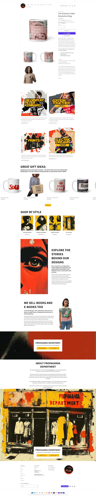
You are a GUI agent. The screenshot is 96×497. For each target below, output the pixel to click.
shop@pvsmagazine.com (38, 474)
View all (48, 205)
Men (21, 471)
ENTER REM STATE (52, 158)
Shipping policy (59, 494)
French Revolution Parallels (65, 55)
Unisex (21, 473)
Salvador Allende (63, 54)
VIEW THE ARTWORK (24, 160)
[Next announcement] (75, 1)
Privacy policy (49, 494)
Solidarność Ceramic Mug (4, 197)
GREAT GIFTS (42, 455)
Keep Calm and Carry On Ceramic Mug (52, 197)
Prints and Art (22, 475)
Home (21, 468)
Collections (22, 480)
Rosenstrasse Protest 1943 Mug (74, 197)
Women (21, 469)
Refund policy (44, 494)
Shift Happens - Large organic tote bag (29, 197)
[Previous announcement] (21, 1)
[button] (50, 5)
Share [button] (60, 78)
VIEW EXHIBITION (24, 123)
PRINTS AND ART (54, 455)
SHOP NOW (54, 234)
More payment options (67, 35)
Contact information (65, 494)
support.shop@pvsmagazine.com (39, 475)
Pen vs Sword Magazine (51, 467)
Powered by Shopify (39, 494)
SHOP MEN (27, 234)
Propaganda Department (33, 494)
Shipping (64, 20)
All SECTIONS (53, 348)
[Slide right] (50, 202)
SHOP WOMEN (40, 234)
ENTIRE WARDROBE (42, 348)
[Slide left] (46, 202)
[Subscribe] (37, 486)
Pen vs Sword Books (51, 469)
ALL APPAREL (68, 234)
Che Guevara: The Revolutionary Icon (67, 52)
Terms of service (54, 494)
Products (21, 478)
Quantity (59, 24)
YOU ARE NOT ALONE (52, 123)
